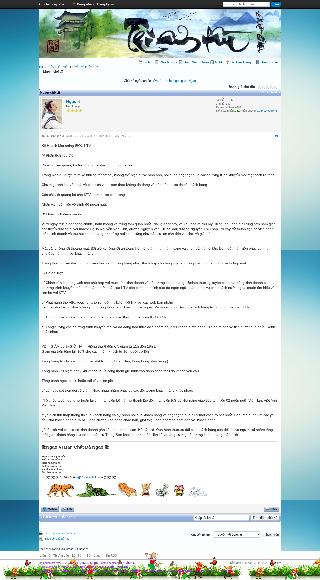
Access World (106, 566)
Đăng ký (103, 4)
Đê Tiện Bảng (240, 62)
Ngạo (192, 81)
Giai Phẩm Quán (196, 62)
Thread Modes (270, 92)
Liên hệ (45, 555)
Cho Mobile (169, 62)
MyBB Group (90, 562)
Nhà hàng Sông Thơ (206, 570)
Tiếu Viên (85, 570)
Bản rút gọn (94, 555)
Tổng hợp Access (84, 566)
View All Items (94, 477)
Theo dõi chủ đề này (57, 538)
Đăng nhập (85, 4)
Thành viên (115, 570)
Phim (95, 570)
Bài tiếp (66, 517)
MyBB (60, 562)
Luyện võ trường (83, 67)
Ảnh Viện (60, 570)
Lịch (147, 62)
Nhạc (103, 570)
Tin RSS (111, 555)
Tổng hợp (227, 570)
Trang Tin (122, 566)
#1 (276, 135)
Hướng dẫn (269, 62)
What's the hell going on (170, 81)
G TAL (219, 62)
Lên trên (78, 555)
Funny (128, 570)
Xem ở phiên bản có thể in (60, 533)
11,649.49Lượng (267, 110)
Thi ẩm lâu (45, 570)
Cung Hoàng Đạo (154, 570)
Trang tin (72, 570)
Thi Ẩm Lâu (46, 67)
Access (66, 566)
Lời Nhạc (186, 570)
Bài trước (50, 517)
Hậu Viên (63, 67)
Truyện (137, 570)
